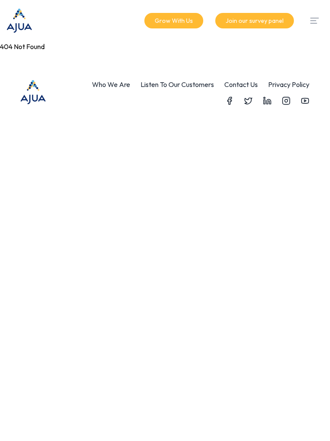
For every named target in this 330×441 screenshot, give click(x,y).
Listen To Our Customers (177, 84)
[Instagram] (286, 100)
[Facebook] (229, 100)
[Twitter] (248, 100)
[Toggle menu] (314, 20)
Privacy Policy (288, 84)
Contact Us (241, 84)
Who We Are (111, 84)
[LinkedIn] (267, 100)
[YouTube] (305, 100)
